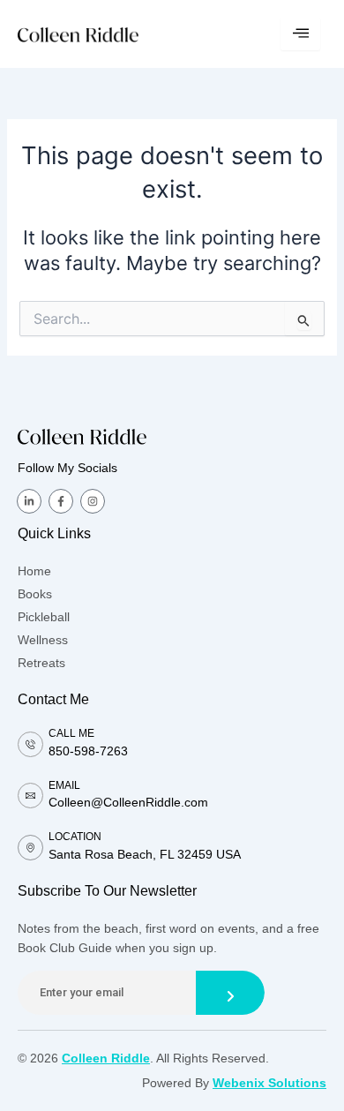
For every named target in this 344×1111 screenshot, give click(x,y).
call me (71, 733)
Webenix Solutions (269, 1083)
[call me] (30, 744)
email (64, 785)
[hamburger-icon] (300, 34)
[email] (30, 795)
